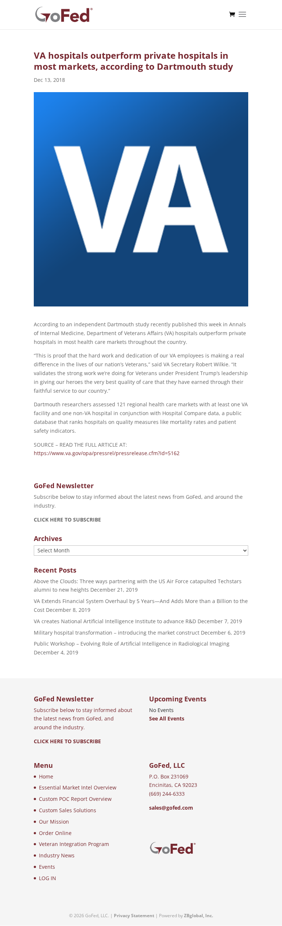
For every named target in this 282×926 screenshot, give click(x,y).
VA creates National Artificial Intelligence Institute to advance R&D (115, 621)
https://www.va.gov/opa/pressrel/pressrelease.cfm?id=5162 (107, 453)
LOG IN (47, 878)
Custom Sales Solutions (67, 810)
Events (47, 866)
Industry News (57, 855)
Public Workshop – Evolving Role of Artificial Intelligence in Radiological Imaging (131, 643)
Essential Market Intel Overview (77, 787)
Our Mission (54, 821)
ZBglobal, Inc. (198, 915)
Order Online (55, 832)
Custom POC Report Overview (75, 798)
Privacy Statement (134, 915)
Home (46, 776)
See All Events (166, 718)
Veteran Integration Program (74, 843)
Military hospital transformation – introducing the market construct (116, 632)
